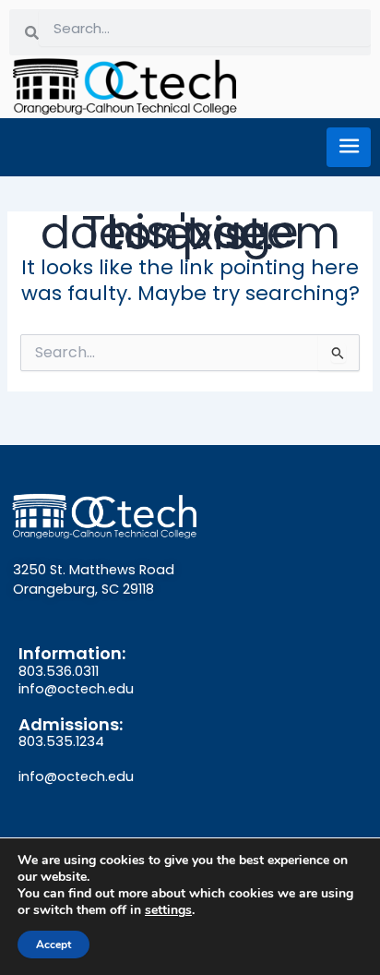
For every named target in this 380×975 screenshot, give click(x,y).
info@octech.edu (76, 689)
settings (168, 910)
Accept (53, 944)
